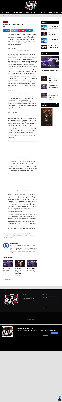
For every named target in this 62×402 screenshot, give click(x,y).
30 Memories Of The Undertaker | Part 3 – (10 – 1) (7, 270)
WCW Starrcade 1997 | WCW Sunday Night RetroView (19, 271)
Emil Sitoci (27, 233)
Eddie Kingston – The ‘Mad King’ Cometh (52, 33)
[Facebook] (4, 37)
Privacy (30, 316)
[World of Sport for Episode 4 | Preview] (44, 40)
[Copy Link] (4, 53)
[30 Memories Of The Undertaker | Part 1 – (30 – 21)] (44, 95)
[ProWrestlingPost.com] (31, 5)
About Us (36, 316)
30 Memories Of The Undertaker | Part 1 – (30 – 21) (53, 95)
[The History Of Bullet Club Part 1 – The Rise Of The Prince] (44, 47)
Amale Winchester (14, 233)
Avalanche (22, 233)
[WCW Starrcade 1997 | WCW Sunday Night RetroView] (20, 263)
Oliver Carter (31, 235)
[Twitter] (4, 40)
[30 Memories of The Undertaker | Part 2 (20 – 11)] (32, 263)
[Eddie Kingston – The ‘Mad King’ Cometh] (44, 34)
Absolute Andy (7, 233)
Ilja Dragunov (6, 235)
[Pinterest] (4, 46)
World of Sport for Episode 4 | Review (53, 27)
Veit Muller (11, 237)
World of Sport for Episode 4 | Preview (53, 40)
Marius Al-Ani (25, 235)
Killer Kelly (13, 235)
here (12, 230)
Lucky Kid (19, 235)
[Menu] (2, 12)
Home (7, 12)
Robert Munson (9, 27)
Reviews (32, 12)
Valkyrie (5, 237)
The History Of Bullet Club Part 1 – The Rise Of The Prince (53, 46)
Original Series (40, 12)
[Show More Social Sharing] (34, 30)
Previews (26, 12)
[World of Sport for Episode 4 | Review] (44, 27)
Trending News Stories (16, 12)
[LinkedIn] (4, 43)
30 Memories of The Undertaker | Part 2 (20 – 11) (31, 270)
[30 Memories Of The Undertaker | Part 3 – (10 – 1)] (8, 263)
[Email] (4, 50)
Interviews (49, 12)
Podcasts (55, 12)
